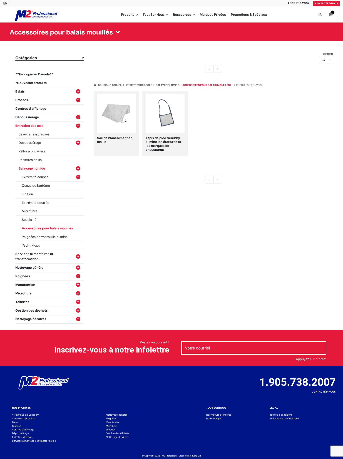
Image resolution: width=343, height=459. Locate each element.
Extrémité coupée (35, 177)
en (5, 3)
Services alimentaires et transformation (34, 256)
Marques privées (213, 14)
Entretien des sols (22, 437)
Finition (27, 194)
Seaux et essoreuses (34, 134)
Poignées (22, 276)
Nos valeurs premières (218, 414)
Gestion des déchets (31, 310)
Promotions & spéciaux (249, 14)
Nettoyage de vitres (30, 319)
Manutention (25, 285)
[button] (320, 15)
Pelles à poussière (32, 151)
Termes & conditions (281, 414)
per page (328, 53)
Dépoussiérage (27, 117)
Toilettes (22, 302)
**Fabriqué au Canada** (34, 74)
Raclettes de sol (31, 160)
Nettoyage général (29, 267)
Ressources (182, 14)
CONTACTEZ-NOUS (326, 3)
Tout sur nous (154, 14)
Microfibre (29, 211)
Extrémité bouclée (35, 203)
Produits (127, 14)
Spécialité (29, 220)
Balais (20, 91)
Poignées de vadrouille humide (45, 237)
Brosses (21, 100)
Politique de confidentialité (285, 418)
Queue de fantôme (36, 185)
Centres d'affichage (30, 108)
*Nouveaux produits (31, 83)
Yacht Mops (31, 245)
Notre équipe (213, 418)
